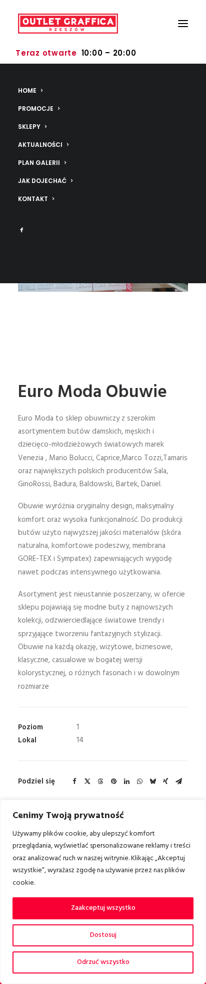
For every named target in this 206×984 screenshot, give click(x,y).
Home (27, 90)
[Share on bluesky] (152, 781)
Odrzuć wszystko (103, 962)
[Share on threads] (100, 781)
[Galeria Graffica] (68, 24)
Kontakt (33, 198)
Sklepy (29, 126)
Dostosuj (103, 935)
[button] (183, 23)
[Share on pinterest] (114, 781)
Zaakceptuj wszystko (103, 908)
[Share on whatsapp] (140, 781)
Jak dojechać (42, 180)
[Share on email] (178, 781)
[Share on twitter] (88, 781)
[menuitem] (103, 91)
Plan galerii (39, 162)
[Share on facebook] (74, 781)
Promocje (36, 108)
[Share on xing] (166, 781)
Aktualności (40, 144)
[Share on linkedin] (126, 781)
